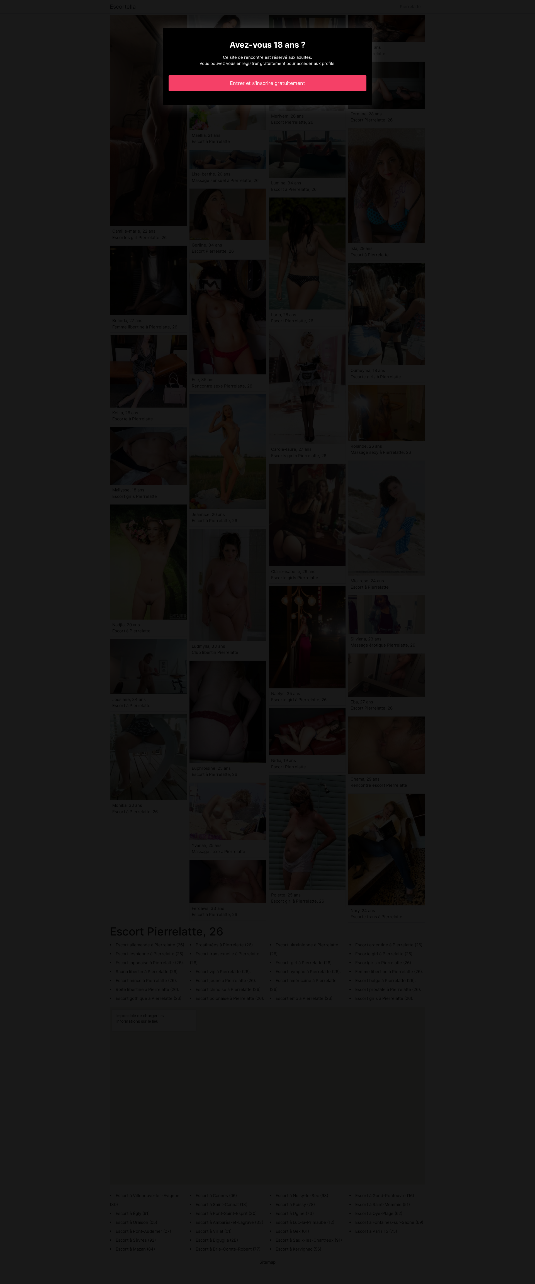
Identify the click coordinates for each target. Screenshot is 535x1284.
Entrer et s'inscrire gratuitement (267, 83)
